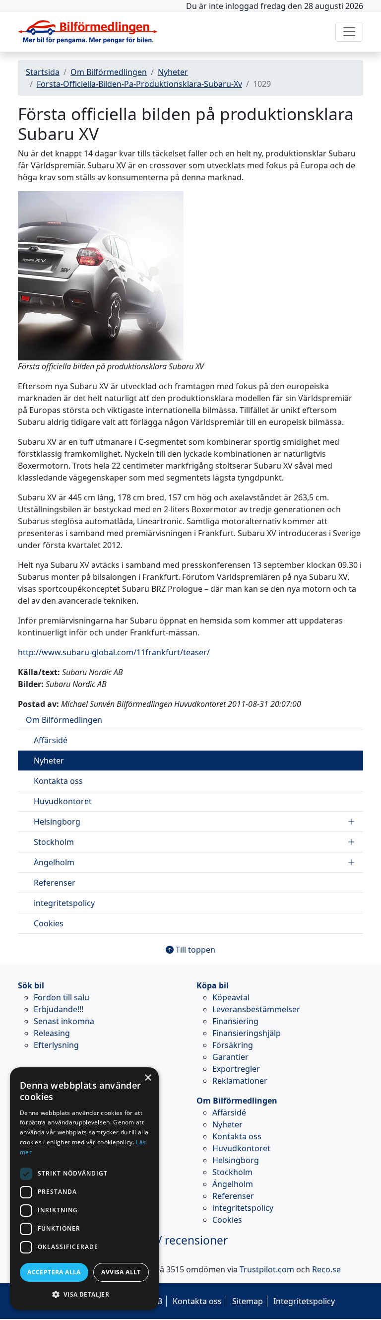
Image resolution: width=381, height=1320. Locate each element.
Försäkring (232, 1045)
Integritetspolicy (304, 1301)
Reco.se (326, 1269)
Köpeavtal (231, 997)
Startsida (43, 72)
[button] (84, 1294)
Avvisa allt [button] (120, 1272)
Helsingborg (57, 821)
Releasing (52, 1033)
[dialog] (84, 1188)
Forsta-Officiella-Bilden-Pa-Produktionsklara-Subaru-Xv (139, 83)
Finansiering (235, 1021)
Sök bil (31, 985)
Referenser (54, 882)
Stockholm (54, 841)
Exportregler (236, 1068)
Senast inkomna (64, 1021)
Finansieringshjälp (246, 1033)
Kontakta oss (58, 780)
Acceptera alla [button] (54, 1272)
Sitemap (247, 1301)
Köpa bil (212, 985)
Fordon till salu (61, 997)
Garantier (230, 1056)
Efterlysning (56, 1045)
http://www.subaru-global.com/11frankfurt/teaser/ (114, 652)
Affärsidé (50, 740)
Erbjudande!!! (58, 1009)
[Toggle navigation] (349, 32)
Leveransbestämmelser (256, 1009)
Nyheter (173, 72)
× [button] (147, 1078)
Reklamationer (239, 1080)
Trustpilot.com (267, 1269)
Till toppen (194, 949)
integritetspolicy (64, 903)
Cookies (49, 923)
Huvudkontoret (63, 801)
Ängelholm (54, 862)
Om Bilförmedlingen (108, 72)
